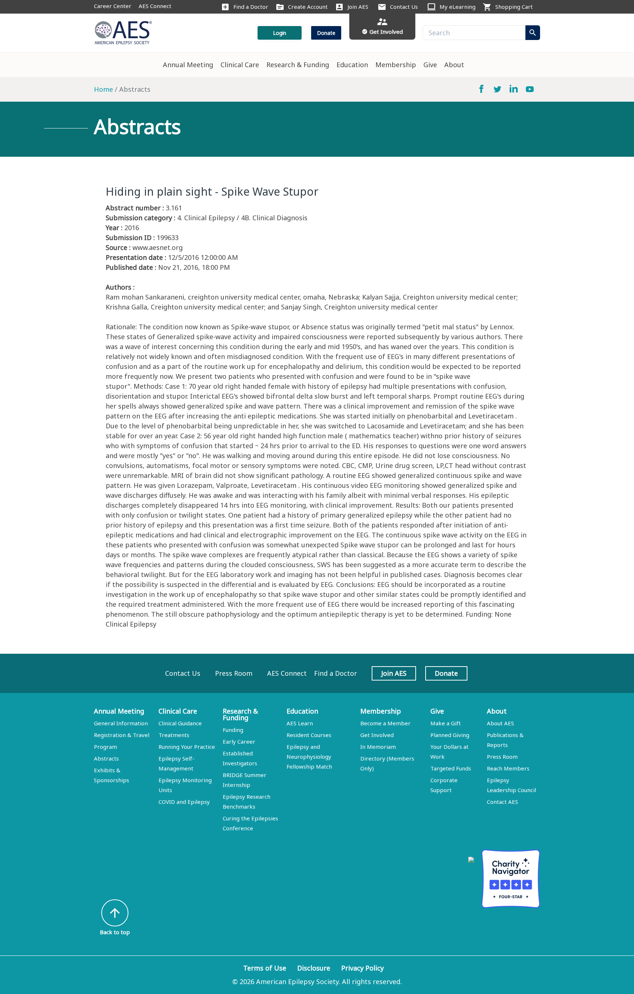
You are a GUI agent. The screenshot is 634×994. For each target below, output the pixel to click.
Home (103, 89)
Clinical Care (240, 64)
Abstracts (106, 758)
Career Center (112, 6)
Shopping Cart (514, 6)
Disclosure (313, 968)
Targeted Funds (450, 768)
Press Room (233, 673)
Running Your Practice (186, 746)
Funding (233, 729)
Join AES (357, 6)
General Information (121, 723)
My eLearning (458, 6)
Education (352, 64)
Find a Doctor (250, 6)
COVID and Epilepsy (184, 801)
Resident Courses (309, 735)
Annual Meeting (188, 64)
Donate (326, 32)
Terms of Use (264, 968)
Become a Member (385, 723)
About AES (500, 723)
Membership (395, 64)
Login (279, 32)
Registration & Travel (121, 735)
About (454, 64)
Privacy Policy (362, 968)
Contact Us (404, 6)
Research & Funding (297, 64)
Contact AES (502, 801)
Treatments (173, 735)
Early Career (239, 741)
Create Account (308, 6)
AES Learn (300, 723)
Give (430, 64)
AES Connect (155, 6)
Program (105, 746)
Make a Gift (445, 723)
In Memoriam (378, 746)
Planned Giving (449, 735)
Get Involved (377, 735)
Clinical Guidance (180, 723)
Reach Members (508, 768)
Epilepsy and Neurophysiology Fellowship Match (309, 756)
